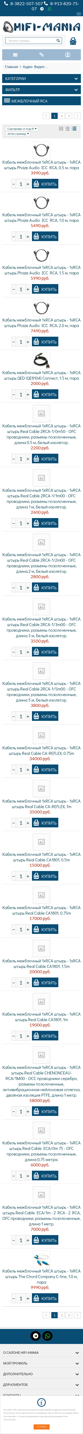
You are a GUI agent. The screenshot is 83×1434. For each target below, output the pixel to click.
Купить (49, 184)
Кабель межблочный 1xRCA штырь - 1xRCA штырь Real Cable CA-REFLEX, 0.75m (41, 750)
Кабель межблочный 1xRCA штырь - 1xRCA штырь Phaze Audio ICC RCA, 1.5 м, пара (41, 270)
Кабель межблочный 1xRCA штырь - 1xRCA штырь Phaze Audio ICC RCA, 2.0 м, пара (41, 322)
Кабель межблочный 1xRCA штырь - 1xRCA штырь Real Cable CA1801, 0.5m (41, 856)
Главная (11, 67)
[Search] (58, 40)
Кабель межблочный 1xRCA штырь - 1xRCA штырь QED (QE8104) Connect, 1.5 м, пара (41, 375)
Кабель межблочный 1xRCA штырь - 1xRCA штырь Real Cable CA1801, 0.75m (41, 910)
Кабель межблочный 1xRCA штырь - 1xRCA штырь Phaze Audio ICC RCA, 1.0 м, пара (41, 217)
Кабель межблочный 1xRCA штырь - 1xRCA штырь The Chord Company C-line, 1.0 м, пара (41, 1276)
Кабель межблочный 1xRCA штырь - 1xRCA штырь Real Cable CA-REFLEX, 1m (41, 803)
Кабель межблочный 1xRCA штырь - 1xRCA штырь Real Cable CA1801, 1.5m (41, 963)
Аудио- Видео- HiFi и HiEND (44, 67)
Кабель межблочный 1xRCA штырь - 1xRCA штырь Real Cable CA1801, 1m (41, 1016)
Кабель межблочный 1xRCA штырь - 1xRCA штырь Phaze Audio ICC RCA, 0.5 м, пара (41, 164)
